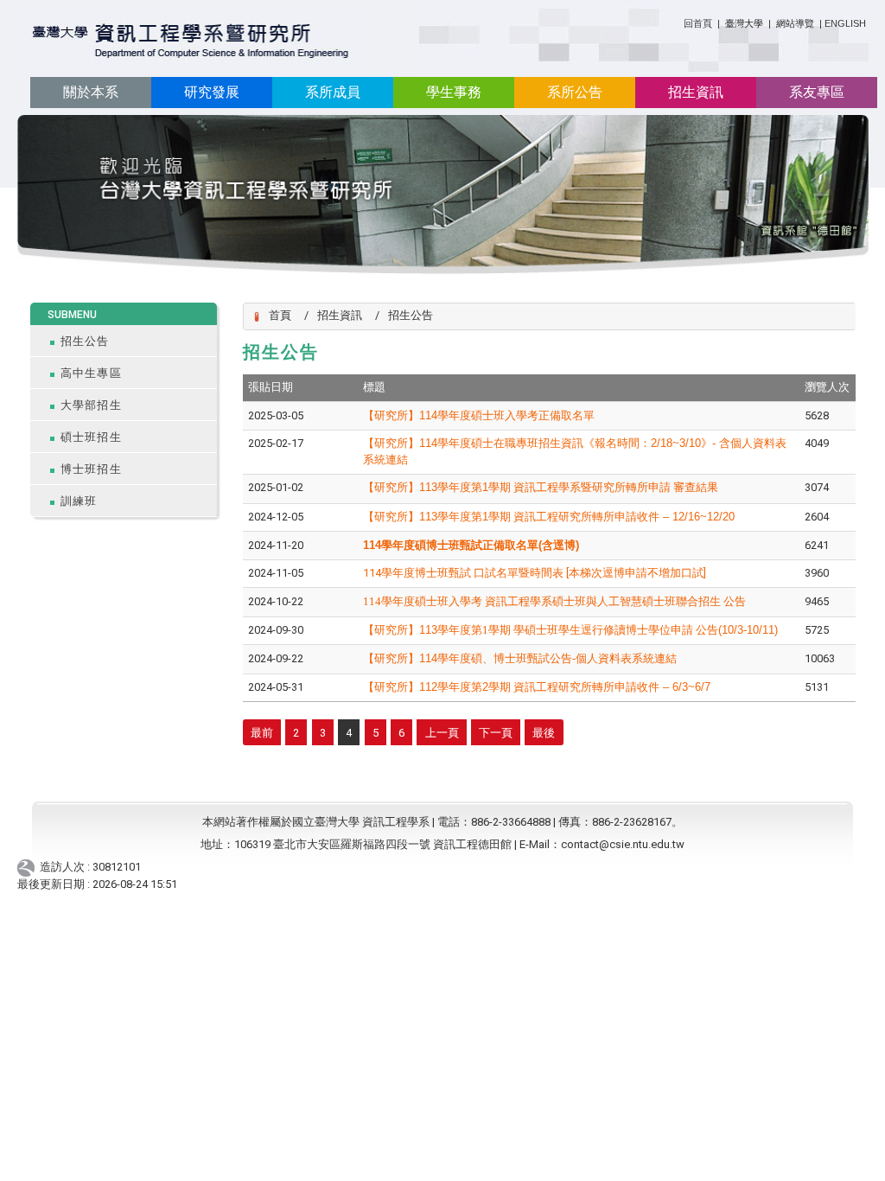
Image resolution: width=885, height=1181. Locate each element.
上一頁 (442, 732)
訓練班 (79, 501)
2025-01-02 (275, 487)
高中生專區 (91, 373)
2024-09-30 (275, 629)
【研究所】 (570, 629)
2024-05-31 (275, 686)
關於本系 (90, 92)
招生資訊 (695, 92)
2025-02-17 (275, 443)
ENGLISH (845, 23)
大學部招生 (91, 405)
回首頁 (698, 23)
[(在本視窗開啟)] (191, 42)
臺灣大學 (745, 23)
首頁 (280, 315)
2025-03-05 (275, 415)
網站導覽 (795, 23)
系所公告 (574, 92)
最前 (262, 732)
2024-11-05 (275, 572)
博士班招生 (91, 469)
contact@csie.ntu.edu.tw (622, 844)
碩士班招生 (91, 437)
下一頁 (496, 732)
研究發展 (211, 92)
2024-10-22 (275, 601)
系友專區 (816, 92)
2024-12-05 (275, 516)
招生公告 (85, 341)
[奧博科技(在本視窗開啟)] (29, 867)
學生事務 (453, 92)
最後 (543, 732)
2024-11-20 (275, 545)
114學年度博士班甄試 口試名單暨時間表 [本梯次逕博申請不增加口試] (534, 572)
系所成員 (332, 92)
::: (677, 20)
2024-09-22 (275, 658)
